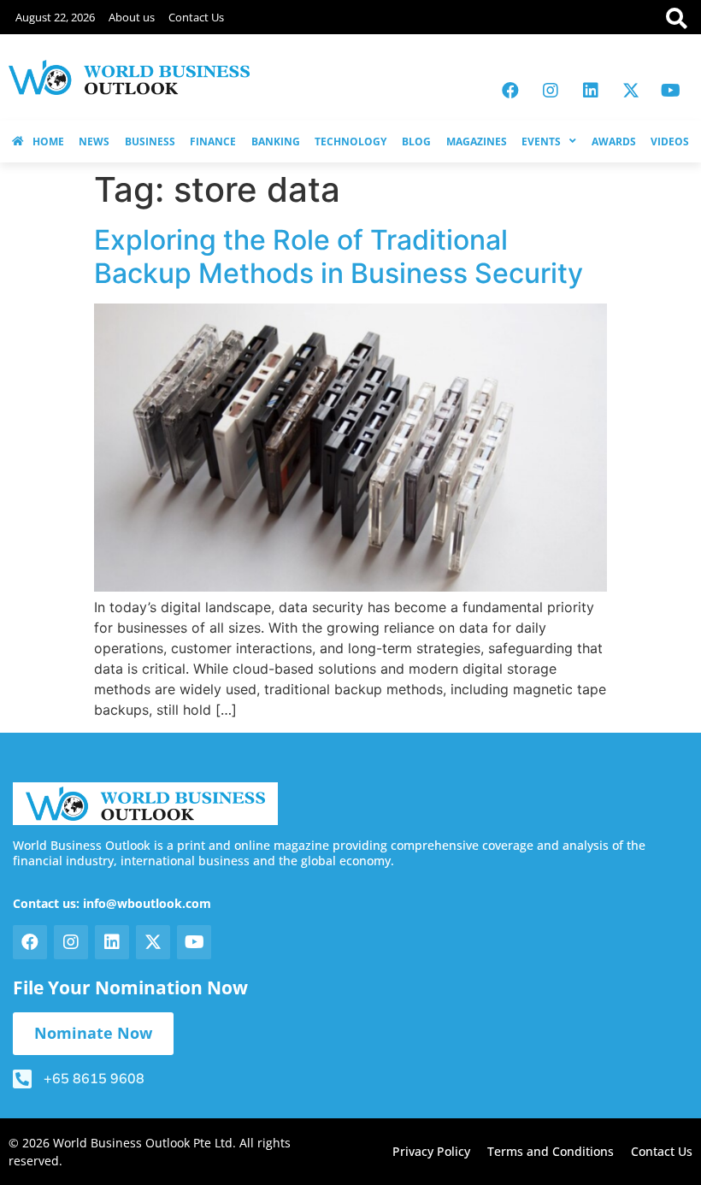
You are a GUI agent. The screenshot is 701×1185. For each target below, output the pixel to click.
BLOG (416, 141)
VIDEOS (670, 141)
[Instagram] (550, 91)
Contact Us (196, 17)
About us (132, 17)
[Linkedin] (591, 91)
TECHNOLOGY (350, 141)
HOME (48, 141)
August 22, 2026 (55, 17)
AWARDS (614, 141)
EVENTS (541, 141)
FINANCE (213, 141)
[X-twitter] (631, 91)
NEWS (94, 141)
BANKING (275, 141)
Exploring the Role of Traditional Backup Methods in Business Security (338, 256)
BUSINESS (150, 141)
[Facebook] (510, 91)
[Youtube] (671, 91)
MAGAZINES (476, 141)
